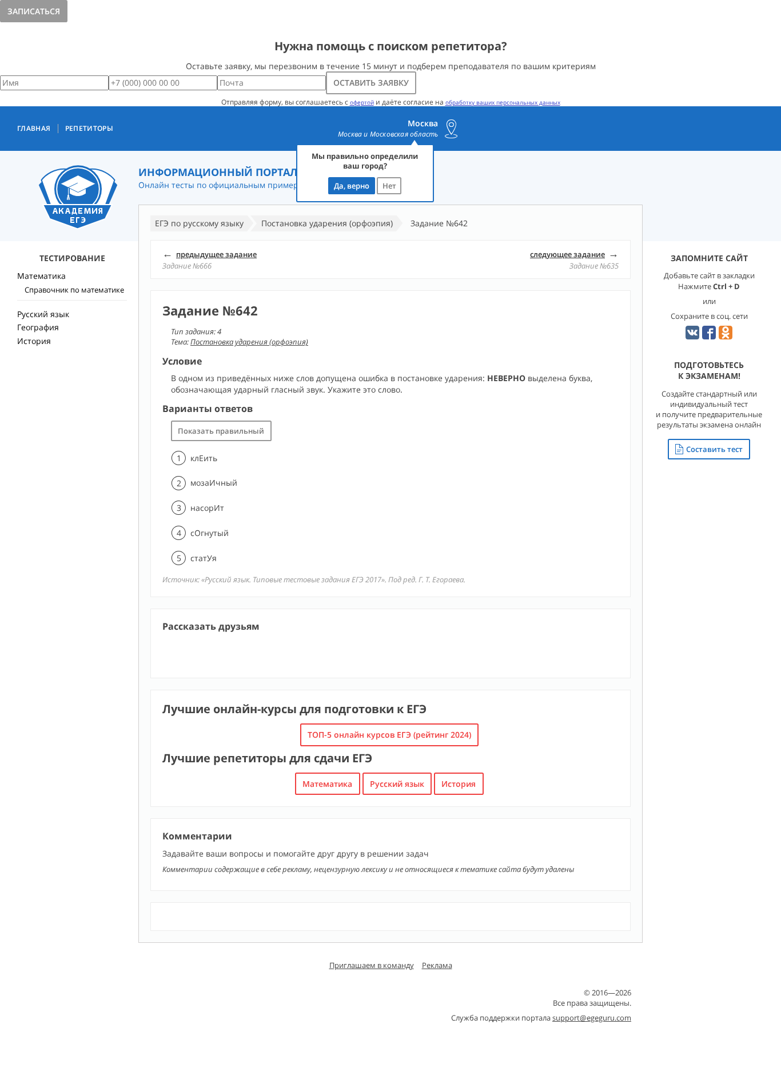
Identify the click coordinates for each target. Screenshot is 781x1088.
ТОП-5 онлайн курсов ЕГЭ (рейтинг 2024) (389, 734)
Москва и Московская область (388, 134)
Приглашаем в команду (371, 965)
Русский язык (397, 783)
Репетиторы (89, 128)
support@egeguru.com (591, 1018)
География (38, 327)
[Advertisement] (72, 551)
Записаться (33, 11)
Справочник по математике (74, 290)
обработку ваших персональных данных (502, 102)
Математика (327, 783)
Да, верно (351, 186)
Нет (389, 186)
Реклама (437, 965)
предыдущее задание (216, 254)
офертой (362, 102)
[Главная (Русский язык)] (78, 197)
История (458, 783)
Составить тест (714, 449)
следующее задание (567, 254)
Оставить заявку (371, 82)
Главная (34, 128)
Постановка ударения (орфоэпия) (249, 342)
